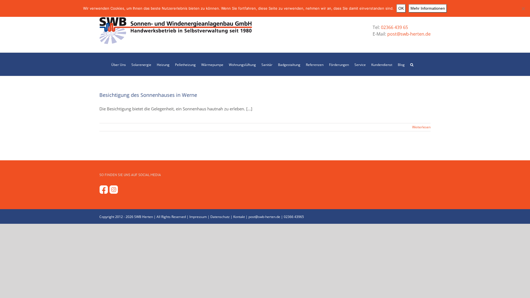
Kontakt (239, 216)
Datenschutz (220, 216)
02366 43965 (294, 216)
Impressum (198, 216)
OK (401, 8)
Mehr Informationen (427, 8)
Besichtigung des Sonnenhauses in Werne (148, 95)
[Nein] (523, 8)
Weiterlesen (421, 127)
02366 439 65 (394, 27)
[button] (411, 64)
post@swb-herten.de (408, 34)
